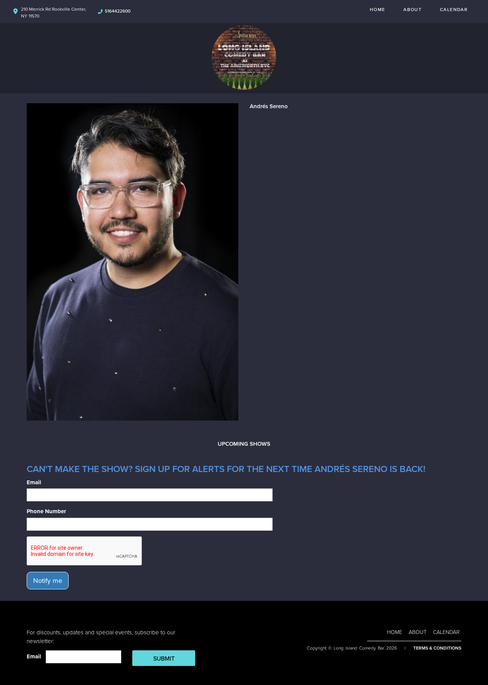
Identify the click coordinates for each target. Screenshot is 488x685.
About (412, 9)
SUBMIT (164, 659)
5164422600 (117, 11)
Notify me (47, 580)
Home (377, 9)
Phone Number (46, 511)
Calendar (453, 9)
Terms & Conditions (437, 648)
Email (34, 482)
